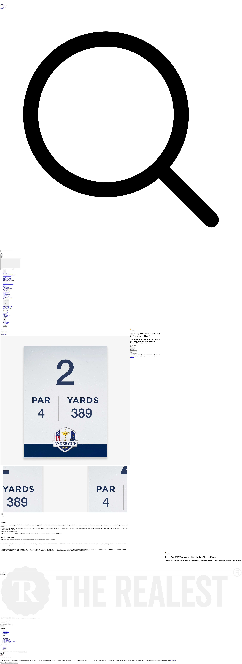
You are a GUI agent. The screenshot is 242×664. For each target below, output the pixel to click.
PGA (2, 329)
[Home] (2, 3)
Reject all (11, 662)
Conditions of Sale (6, 642)
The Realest (5, 633)
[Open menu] (10, 263)
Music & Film (3, 5)
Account (4, 648)
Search (2, 625)
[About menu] (3, 8)
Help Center (5, 638)
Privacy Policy (6, 640)
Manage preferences (4, 662)
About (2, 8)
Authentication (6, 632)
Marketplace (3, 7)
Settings (4, 647)
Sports (2, 4)
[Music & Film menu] (6, 5)
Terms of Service (6, 639)
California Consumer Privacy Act (9, 641)
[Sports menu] (3, 4)
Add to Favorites (133, 351)
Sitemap (4, 649)
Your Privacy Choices (23, 652)
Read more (132, 357)
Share (131, 352)
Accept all (16, 662)
